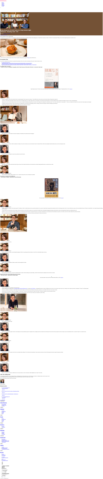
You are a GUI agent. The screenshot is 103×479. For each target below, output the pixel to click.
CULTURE (8, 33)
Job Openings (3, 455)
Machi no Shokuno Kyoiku (5, 441)
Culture (1, 443)
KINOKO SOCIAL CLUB (5, 440)
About (3, 2)
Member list (3, 427)
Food (2, 413)
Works (1, 416)
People (3, 420)
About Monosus (3, 402)
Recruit (1, 450)
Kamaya (29, 57)
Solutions (3, 3)
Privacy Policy (4, 459)
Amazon (62, 277)
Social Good (2, 435)
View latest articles (2, 400)
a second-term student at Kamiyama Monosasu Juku (20, 288)
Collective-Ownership (5, 447)
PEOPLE (3, 433)
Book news (5, 33)
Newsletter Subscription (5, 457)
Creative (3, 412)
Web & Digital (4, 411)
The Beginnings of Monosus (5, 449)
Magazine (3, 5)
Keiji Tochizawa (33, 288)
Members (3, 4)
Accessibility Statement (5, 460)
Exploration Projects (4, 448)
